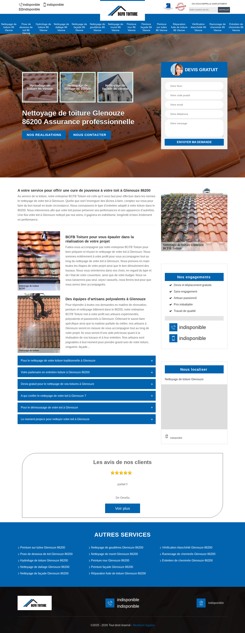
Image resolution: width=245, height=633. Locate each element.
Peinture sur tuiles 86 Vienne (161, 27)
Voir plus (122, 508)
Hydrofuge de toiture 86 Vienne (43, 27)
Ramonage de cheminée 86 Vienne (217, 27)
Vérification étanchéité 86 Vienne (198, 27)
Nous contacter (89, 135)
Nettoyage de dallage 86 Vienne (61, 27)
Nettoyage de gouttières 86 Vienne (97, 27)
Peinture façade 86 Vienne (146, 27)
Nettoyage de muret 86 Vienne (115, 27)
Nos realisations (44, 135)
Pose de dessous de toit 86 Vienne (26, 29)
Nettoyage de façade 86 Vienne (79, 27)
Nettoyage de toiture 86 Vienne (9, 27)
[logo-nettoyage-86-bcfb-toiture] (122, 10)
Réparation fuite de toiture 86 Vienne (179, 27)
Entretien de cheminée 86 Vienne (236, 27)
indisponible (31, 4)
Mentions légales (144, 625)
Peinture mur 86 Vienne (131, 27)
